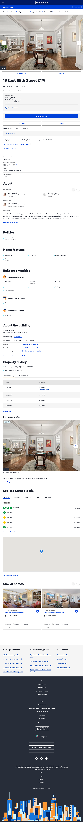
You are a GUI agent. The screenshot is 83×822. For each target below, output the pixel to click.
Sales (5, 12)
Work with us (42, 687)
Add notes (11, 133)
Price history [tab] (9, 376)
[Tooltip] (21, 371)
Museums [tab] (48, 497)
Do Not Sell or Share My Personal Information (42, 708)
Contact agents (41, 116)
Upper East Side (37, 12)
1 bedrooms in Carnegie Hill (12, 659)
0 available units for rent (29, 348)
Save (62, 123)
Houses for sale (62, 663)
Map (62, 73)
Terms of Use (42, 705)
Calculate (19, 165)
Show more (7, 411)
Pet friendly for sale (63, 667)
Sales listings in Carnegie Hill (13, 672)
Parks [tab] (38, 497)
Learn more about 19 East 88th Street (15, 356)
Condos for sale (62, 655)
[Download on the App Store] (42, 728)
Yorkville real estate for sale (39, 661)
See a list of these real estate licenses (49, 767)
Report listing (11, 148)
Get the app (77, 7)
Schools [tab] (17, 497)
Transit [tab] (7, 497)
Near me (42, 698)
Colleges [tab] (28, 497)
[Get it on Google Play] (42, 736)
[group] (22, 609)
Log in (9, 482)
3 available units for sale (29, 344)
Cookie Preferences (42, 711)
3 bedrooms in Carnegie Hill (12, 667)
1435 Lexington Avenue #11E (15, 613)
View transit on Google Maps (13, 532)
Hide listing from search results (17, 144)
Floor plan (22, 73)
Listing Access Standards (42, 722)
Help (42, 701)
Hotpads (41, 779)
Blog (42, 681)
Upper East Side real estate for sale (40, 656)
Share (23, 123)
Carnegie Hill (48, 12)
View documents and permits (31, 351)
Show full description (10, 223)
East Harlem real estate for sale (41, 665)
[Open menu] (3, 2)
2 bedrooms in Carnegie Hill (12, 663)
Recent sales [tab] (23, 376)
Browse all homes (42, 694)
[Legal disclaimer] (14, 165)
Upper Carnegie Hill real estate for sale (40, 671)
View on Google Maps (10, 575)
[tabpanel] (41, 396)
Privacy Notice (42, 715)
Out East (41, 782)
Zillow (41, 773)
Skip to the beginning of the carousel (41, 631)
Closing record (44, 390)
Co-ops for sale (62, 659)
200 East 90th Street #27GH (54, 613)
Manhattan (12, 12)
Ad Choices (42, 718)
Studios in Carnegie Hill (11, 655)
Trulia (41, 776)
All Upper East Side (23, 12)
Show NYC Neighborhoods (41, 747)
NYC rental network (42, 691)
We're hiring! (42, 684)
